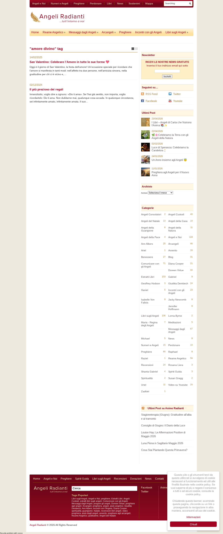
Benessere (147, 257)
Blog (170, 257)
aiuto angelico (116, 506)
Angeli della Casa (177, 221)
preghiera (97, 506)
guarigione (87, 511)
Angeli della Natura (174, 229)
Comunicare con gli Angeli (150, 265)
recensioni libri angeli (111, 511)
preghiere (105, 498)
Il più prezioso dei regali (46, 89)
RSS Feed (151, 94)
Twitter (177, 94)
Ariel (143, 250)
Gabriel (172, 276)
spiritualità (76, 511)
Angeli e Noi (38, 3)
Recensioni (147, 365)
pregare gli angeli (102, 503)
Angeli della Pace (150, 237)
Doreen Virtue (176, 270)
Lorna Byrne (175, 315)
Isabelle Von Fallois (148, 301)
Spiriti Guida (175, 371)
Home (35, 32)
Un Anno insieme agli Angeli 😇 (169, 159)
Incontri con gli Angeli (148, 32)
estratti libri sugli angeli (91, 501)
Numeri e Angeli (59, 3)
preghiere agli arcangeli (119, 513)
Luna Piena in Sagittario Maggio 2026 (162, 443)
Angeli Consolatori (151, 214)
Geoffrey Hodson (150, 283)
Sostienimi (134, 3)
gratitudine (93, 516)
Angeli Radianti (38, 525)
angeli (106, 506)
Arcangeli (108, 32)
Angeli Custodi (176, 214)
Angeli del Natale (150, 221)
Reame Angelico (53, 32)
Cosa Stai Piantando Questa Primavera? (164, 449)
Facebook (151, 100)
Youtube (177, 100)
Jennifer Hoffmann (173, 308)
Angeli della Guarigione (147, 229)
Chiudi (193, 524)
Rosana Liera (175, 365)
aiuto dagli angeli (90, 513)
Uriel (143, 384)
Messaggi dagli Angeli (82, 32)
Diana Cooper (176, 263)
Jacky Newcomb (177, 299)
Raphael (173, 351)
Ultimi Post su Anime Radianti (166, 408)
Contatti (159, 478)
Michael (145, 338)
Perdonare (96, 3)
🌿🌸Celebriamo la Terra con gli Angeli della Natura (170, 136)
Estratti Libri (147, 276)
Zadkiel (145, 391)
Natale (97, 511)
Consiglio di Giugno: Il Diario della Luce (163, 425)
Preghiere (79, 3)
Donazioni (135, 478)
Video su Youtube (178, 384)
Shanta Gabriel (149, 371)
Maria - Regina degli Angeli (149, 324)
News (120, 3)
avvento (103, 513)
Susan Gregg (175, 378)
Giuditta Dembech (178, 283)
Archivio (144, 193)
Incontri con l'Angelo (102, 508)
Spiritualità (147, 378)
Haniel (144, 290)
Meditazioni (174, 322)
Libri (109, 3)
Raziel (144, 358)
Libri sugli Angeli (176, 32)
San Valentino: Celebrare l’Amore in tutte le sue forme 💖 (69, 62)
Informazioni (193, 517)
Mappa (149, 3)
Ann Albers (147, 243)
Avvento (172, 250)
